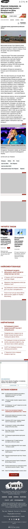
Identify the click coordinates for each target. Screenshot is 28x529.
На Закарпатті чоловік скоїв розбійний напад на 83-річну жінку (14, 426)
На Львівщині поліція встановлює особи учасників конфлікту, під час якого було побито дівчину (14, 341)
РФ (14, 161)
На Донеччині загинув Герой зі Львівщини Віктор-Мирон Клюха (15, 461)
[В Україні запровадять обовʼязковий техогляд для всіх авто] (6, 232)
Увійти (19, 2)
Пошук (24, 2)
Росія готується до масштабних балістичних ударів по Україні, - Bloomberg (14, 294)
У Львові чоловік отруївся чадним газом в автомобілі (15, 400)
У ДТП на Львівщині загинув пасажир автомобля (13, 348)
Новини (12, 19)
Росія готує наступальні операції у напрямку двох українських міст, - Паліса (15, 411)
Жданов (22, 168)
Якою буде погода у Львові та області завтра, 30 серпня (14, 431)
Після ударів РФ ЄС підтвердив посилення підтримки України (19, 242)
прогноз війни (4, 163)
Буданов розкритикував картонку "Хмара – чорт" (15, 456)
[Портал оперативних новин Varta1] (5, 1)
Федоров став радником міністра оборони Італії (14, 283)
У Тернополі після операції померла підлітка (12, 353)
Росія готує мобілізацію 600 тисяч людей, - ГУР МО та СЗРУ (15, 446)
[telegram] (18, 519)
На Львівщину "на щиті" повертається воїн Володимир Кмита (15, 405)
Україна (16, 497)
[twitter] (11, 519)
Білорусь (3, 161)
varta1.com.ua (4, 505)
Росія (17, 161)
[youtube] (16, 519)
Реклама (13, 16)
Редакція (10, 511)
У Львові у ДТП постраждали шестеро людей (13, 278)
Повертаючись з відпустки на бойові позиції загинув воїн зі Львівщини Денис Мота (13, 335)
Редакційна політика (14, 513)
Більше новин (14, 474)
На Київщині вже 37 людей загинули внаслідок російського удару (14, 441)
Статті (7, 500)
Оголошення (19, 500)
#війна (9, 161)
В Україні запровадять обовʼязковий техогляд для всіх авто (6, 241)
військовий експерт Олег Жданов (9, 168)
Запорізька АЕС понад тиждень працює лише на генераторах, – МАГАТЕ (15, 421)
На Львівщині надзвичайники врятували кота (15, 436)
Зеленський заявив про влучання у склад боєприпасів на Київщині (15, 416)
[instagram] (14, 519)
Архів (22, 516)
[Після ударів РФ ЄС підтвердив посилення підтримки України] (20, 232)
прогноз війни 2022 (6, 166)
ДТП (11, 500)
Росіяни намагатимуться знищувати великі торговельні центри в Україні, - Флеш (16, 466)
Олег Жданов (13, 163)
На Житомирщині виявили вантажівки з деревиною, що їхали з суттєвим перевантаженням (15, 395)
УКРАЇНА (17, 19)
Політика (23, 497)
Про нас (4, 511)
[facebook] (9, 519)
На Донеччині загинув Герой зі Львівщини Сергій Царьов (15, 451)
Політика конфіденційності (12, 516)
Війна (22, 19)
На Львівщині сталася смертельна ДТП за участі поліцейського (15, 288)
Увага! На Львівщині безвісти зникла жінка (15, 470)
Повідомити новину (22, 2)
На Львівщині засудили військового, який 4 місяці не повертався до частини (13, 272)
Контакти (17, 511)
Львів (10, 497)
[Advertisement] (13, 183)
